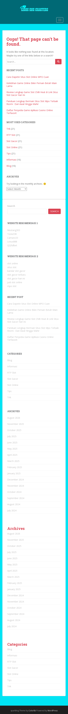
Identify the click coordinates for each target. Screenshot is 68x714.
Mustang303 (13, 230)
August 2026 (13, 417)
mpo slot (11, 286)
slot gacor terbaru (16, 274)
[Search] (58, 61)
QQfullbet (12, 245)
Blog (8, 165)
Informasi (11, 159)
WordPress (53, 710)
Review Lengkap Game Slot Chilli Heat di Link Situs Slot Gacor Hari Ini (32, 93)
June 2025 (12, 442)
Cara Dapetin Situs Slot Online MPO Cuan (27, 76)
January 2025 (14, 473)
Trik (8, 128)
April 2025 (12, 454)
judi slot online (14, 282)
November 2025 (15, 423)
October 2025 (14, 430)
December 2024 (15, 479)
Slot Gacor (11, 141)
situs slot (11, 267)
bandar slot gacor (16, 270)
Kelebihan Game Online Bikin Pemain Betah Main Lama (31, 84)
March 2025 (13, 461)
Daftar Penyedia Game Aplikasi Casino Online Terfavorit (29, 112)
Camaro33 (12, 237)
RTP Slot (10, 134)
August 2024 (13, 504)
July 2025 (11, 436)
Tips (8, 153)
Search (11, 205)
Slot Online (12, 147)
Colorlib (32, 710)
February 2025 (14, 467)
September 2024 (15, 498)
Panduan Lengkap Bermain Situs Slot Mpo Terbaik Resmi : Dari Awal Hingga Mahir (32, 103)
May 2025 (12, 448)
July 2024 (11, 510)
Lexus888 (12, 241)
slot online (12, 263)
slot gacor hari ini (16, 278)
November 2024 (15, 485)
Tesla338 (12, 233)
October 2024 (14, 491)
